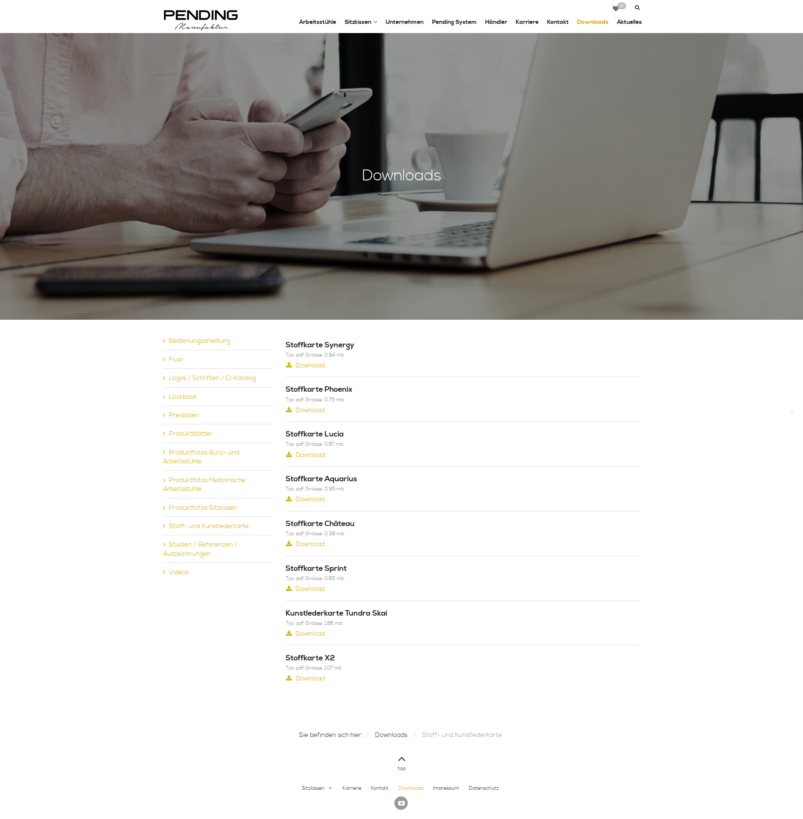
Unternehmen (405, 22)
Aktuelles (629, 22)
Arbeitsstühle (317, 22)
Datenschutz (484, 788)
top (402, 768)
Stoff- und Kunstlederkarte (462, 735)
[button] (636, 7)
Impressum (446, 788)
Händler (496, 22)
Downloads (593, 22)
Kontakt (558, 22)
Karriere (527, 22)
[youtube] (401, 803)
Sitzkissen (358, 22)
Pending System (454, 22)
